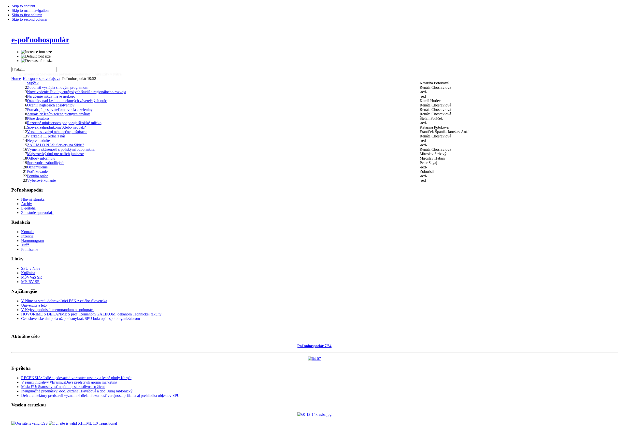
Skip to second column (29, 19)
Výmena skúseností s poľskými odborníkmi (61, 149)
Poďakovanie (37, 171)
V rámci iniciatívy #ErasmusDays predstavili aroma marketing (69, 382)
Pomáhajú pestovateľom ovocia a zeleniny (60, 109)
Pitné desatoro (38, 118)
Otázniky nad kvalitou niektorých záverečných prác (67, 101)
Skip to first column (27, 15)
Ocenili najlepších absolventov (50, 105)
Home (16, 78)
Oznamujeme (37, 167)
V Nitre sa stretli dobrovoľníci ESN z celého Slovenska (64, 301)
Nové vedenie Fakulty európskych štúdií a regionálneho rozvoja (76, 92)
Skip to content (23, 6)
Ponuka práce (37, 176)
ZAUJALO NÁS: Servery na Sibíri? (55, 145)
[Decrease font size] (37, 61)
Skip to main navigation (30, 10)
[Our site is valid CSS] (30, 423)
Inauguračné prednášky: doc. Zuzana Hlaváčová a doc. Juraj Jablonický (76, 391)
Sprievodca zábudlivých (45, 163)
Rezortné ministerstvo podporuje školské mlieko (64, 123)
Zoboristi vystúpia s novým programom (57, 87)
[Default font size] (36, 56)
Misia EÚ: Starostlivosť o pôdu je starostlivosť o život (63, 387)
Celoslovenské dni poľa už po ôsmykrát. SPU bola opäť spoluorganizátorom (80, 318)
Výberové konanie (41, 180)
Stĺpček (33, 83)
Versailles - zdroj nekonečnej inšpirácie (57, 132)
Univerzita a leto (34, 305)
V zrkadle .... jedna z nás (46, 136)
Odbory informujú (41, 158)
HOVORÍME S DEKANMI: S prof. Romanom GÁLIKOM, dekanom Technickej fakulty (91, 314)
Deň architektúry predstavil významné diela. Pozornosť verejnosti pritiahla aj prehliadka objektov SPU (100, 395)
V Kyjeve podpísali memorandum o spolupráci (57, 310)
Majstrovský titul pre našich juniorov (55, 154)
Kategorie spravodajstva (41, 78)
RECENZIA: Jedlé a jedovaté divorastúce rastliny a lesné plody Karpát (76, 378)
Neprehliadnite (38, 140)
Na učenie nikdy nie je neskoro (51, 96)
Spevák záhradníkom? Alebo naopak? (56, 127)
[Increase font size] (36, 52)
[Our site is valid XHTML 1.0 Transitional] (83, 423)
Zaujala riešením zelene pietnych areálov (58, 114)
